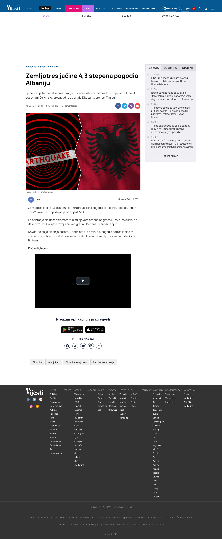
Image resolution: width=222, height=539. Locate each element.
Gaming (112, 406)
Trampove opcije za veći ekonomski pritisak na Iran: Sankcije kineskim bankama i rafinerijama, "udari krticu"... (170, 112)
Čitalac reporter (184, 517)
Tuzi (154, 484)
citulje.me (172, 8)
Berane (156, 406)
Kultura (53, 410)
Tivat (155, 480)
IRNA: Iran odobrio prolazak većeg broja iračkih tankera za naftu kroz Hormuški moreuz (170, 81)
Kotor (155, 441)
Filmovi (134, 406)
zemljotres (54, 362)
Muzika (111, 394)
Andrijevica (158, 398)
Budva (155, 413)
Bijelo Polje (157, 410)
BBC (129, 506)
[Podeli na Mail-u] (137, 106)
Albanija (37, 362)
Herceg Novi (156, 431)
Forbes (67, 390)
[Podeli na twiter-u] (124, 106)
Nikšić (155, 449)
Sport (77, 390)
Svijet (101, 390)
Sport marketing (79, 463)
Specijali (119, 506)
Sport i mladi (77, 455)
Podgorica (157, 394)
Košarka (78, 410)
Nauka (53, 437)
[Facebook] (67, 346)
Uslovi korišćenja (87, 517)
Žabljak (156, 496)
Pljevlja (156, 468)
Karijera (61, 524)
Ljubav (122, 413)
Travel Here (170, 398)
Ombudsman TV (56, 447)
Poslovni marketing (188, 396)
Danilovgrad (158, 421)
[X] (75, 346)
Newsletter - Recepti (115, 524)
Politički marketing (188, 404)
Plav (154, 457)
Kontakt (170, 517)
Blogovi (95, 506)
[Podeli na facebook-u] (118, 106)
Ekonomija (55, 402)
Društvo (53, 398)
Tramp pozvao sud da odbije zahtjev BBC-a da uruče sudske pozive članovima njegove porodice (170, 129)
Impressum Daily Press (132, 517)
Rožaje (156, 472)
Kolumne (146, 390)
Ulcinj (155, 488)
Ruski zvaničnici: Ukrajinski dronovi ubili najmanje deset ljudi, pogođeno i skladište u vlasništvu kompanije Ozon (172, 143)
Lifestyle (124, 390)
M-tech (53, 429)
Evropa (101, 398)
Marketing (189, 390)
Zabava (112, 390)
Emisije (134, 398)
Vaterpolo (79, 421)
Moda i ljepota (122, 400)
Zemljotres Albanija (103, 362)
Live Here (169, 402)
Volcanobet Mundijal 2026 (79, 398)
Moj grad (158, 390)
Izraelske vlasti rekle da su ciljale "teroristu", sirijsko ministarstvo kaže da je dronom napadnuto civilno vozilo (172, 96)
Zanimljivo (113, 398)
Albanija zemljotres (76, 362)
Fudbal (77, 406)
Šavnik (156, 476)
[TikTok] (99, 346)
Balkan (101, 394)
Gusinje (156, 425)
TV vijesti (134, 392)
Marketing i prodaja (155, 517)
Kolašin (156, 437)
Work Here (170, 394)
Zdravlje (123, 394)
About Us (159, 524)
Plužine (156, 461)
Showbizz (112, 410)
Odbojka (78, 441)
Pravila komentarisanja (109, 517)
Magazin (91, 390)
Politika (53, 394)
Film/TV (111, 402)
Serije (133, 402)
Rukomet (78, 417)
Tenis (76, 413)
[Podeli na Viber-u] (131, 106)
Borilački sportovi (78, 447)
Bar (154, 402)
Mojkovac (157, 445)
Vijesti (53, 390)
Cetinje (156, 417)
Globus (101, 402)
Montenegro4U (173, 390)
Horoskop (124, 417)
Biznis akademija (55, 423)
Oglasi (187, 8)
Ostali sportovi (78, 427)
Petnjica (156, 453)
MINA (38, 200)
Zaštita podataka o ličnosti (140, 524)
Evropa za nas (102, 408)
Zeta (155, 492)
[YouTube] (83, 346)
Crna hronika (56, 406)
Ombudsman (56, 441)
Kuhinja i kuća (123, 408)
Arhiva (107, 506)
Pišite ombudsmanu (39, 517)
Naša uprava (56, 453)
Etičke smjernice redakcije (64, 517)
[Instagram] (91, 346)
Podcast (54, 413)
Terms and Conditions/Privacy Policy (85, 524)
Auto (52, 417)
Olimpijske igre (79, 435)
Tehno (53, 433)
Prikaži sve (171, 156)
